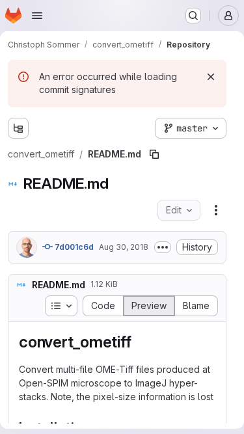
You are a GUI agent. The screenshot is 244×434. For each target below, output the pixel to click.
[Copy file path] (154, 154)
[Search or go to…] (193, 15)
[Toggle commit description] (162, 247)
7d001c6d (73, 247)
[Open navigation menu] (37, 15)
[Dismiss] (211, 77)
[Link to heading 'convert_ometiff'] (139, 341)
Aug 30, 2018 (123, 247)
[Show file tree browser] (18, 128)
